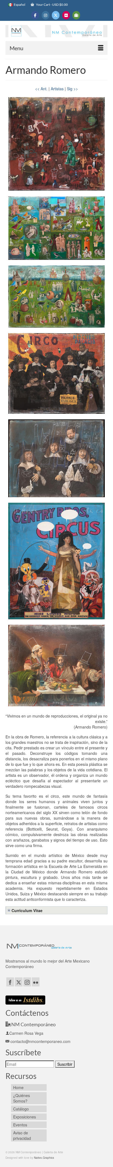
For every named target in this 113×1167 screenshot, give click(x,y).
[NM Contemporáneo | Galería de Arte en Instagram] (45, 15)
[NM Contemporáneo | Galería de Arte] (56, 32)
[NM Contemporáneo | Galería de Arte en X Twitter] (56, 15)
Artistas (57, 88)
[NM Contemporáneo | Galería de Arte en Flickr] (66, 15)
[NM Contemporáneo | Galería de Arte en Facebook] (35, 15)
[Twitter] (18, 981)
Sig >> (72, 88)
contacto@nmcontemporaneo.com (39, 1041)
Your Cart (51, 4)
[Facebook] (10, 981)
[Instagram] (27, 981)
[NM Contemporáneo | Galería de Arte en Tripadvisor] (76, 15)
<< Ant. (41, 88)
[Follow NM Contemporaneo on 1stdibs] (25, 999)
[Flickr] (35, 981)
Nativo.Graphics (44, 1158)
